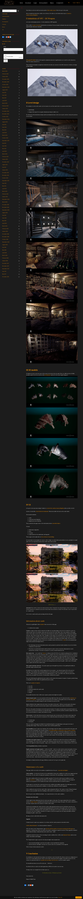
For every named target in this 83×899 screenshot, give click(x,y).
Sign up (78, 2)
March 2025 (4, 103)
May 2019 (4, 220)
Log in (74, 2)
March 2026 (4, 71)
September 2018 (5, 242)
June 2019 (4, 218)
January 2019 (5, 231)
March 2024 (4, 135)
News (21, 3)
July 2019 (4, 215)
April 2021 (4, 188)
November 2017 (5, 266)
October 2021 (5, 178)
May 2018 (4, 250)
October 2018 (5, 239)
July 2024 (4, 124)
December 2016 (5, 276)
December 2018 (5, 234)
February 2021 (5, 194)
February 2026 (5, 73)
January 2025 (5, 108)
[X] (5, 37)
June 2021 (4, 183)
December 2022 (5, 162)
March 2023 (4, 153)
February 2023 (5, 156)
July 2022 (4, 167)
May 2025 (4, 97)
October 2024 (5, 116)
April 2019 (4, 223)
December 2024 (5, 111)
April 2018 (4, 252)
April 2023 (4, 151)
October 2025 (5, 84)
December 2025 (5, 79)
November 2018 (5, 236)
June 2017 (4, 271)
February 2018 (5, 258)
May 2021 (4, 186)
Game (35, 3)
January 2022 (5, 170)
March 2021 (4, 191)
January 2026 (5, 76)
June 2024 (4, 127)
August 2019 (5, 212)
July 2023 (4, 143)
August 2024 (5, 121)
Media (52, 3)
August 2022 (5, 164)
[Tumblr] (6, 37)
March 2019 (4, 226)
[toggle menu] (22, 7)
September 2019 (5, 210)
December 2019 (5, 204)
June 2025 (4, 95)
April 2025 (4, 100)
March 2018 (4, 255)
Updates (4, 19)
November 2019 (5, 207)
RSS (4, 43)
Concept (4, 24)
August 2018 (5, 244)
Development (43, 3)
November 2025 (5, 81)
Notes (3, 27)
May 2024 (4, 129)
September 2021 (5, 180)
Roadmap (28, 3)
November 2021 (5, 175)
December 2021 (5, 172)
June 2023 (4, 145)
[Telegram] (10, 37)
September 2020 (5, 199)
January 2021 (5, 196)
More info (60, 897)
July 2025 (4, 92)
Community (59, 3)
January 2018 (5, 260)
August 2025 (5, 89)
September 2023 (5, 140)
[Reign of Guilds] (9, 3)
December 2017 (5, 263)
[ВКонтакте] (3, 37)
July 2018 (4, 247)
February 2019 (5, 228)
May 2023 (4, 148)
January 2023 (5, 159)
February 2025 (5, 105)
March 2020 (4, 202)
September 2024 (5, 119)
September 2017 (5, 268)
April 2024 (4, 132)
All (2, 29)
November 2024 (5, 113)
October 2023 (5, 137)
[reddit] (8, 37)
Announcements (5, 16)
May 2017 (4, 274)
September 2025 (5, 87)
